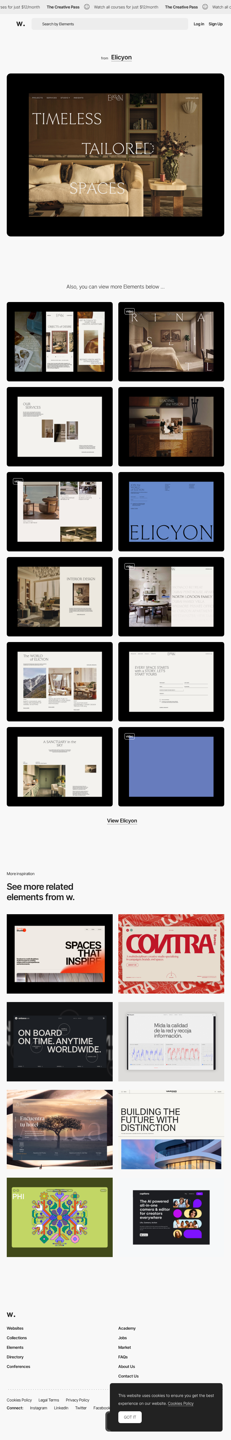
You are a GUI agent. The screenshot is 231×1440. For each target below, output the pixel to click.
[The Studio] (171, 426)
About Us (126, 1366)
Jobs (122, 1337)
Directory (15, 1356)
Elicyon (121, 57)
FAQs (123, 1356)
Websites (15, 1328)
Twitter (81, 1407)
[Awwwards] (20, 24)
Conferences (18, 1366)
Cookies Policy (19, 1399)
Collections (17, 1337)
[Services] (60, 426)
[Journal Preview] (60, 681)
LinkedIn (61, 1407)
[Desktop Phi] (60, 1217)
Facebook (102, 1407)
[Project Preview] (171, 341)
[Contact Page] (171, 681)
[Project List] (171, 596)
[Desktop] (60, 954)
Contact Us (128, 1376)
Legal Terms (49, 1399)
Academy (127, 1328)
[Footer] (171, 511)
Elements (15, 1347)
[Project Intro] (60, 766)
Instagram (38, 1407)
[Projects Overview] (60, 511)
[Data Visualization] (171, 1041)
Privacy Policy (77, 1399)
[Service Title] (60, 596)
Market (124, 1347)
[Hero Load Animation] (171, 766)
